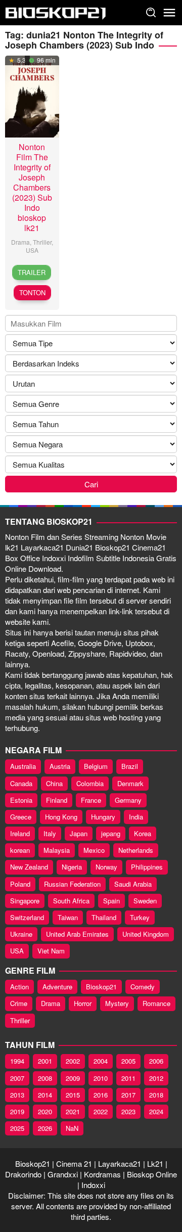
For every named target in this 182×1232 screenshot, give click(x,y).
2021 (73, 1111)
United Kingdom (145, 934)
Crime (18, 1003)
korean (20, 850)
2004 (101, 1061)
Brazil (129, 766)
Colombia (90, 783)
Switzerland (27, 917)
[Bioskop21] (55, 11)
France (91, 800)
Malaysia (56, 850)
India (136, 817)
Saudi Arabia (133, 884)
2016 (101, 1095)
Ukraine (21, 934)
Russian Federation (72, 884)
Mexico (94, 850)
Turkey (140, 917)
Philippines (147, 867)
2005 (128, 1061)
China (54, 783)
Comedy (142, 986)
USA (32, 250)
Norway (106, 867)
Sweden (145, 900)
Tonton (32, 292)
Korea (142, 833)
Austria (60, 766)
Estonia (21, 800)
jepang (110, 833)
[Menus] (169, 12)
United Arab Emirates (77, 934)
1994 (17, 1061)
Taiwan (68, 917)
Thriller (42, 242)
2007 (17, 1078)
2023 (128, 1111)
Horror (83, 1003)
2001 (45, 1061)
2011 (128, 1078)
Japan (78, 833)
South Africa (71, 900)
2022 (101, 1111)
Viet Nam (51, 950)
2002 (73, 1061)
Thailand (104, 917)
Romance (156, 1003)
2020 (45, 1111)
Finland (56, 800)
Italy (49, 833)
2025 (17, 1128)
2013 (17, 1095)
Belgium (96, 766)
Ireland (20, 833)
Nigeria (72, 867)
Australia (23, 766)
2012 (156, 1078)
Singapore (24, 900)
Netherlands (135, 850)
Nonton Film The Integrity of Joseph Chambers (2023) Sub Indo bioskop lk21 (32, 187)
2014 (45, 1095)
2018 (156, 1095)
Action (19, 986)
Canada (21, 783)
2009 (73, 1078)
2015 (73, 1095)
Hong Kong (61, 817)
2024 (156, 1111)
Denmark (130, 783)
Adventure (57, 986)
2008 (45, 1078)
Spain (111, 900)
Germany (128, 800)
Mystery (117, 1003)
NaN (72, 1128)
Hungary (103, 817)
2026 (45, 1128)
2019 (17, 1111)
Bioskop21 (101, 986)
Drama (20, 242)
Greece (20, 817)
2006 (156, 1061)
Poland (20, 884)
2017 (128, 1095)
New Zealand (29, 867)
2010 (101, 1078)
